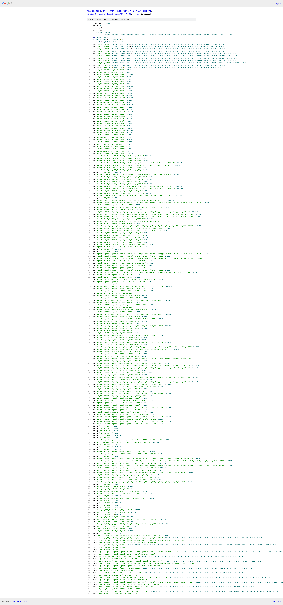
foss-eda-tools (94, 10)
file (132, 19)
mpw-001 (137, 10)
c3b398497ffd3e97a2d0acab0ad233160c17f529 (109, 14)
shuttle (119, 10)
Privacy (19, 601)
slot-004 (147, 10)
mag (137, 14)
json (279, 601)
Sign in (278, 3)
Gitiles (13, 601)
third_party (108, 10)
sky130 (127, 10)
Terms (25, 601)
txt (273, 601)
